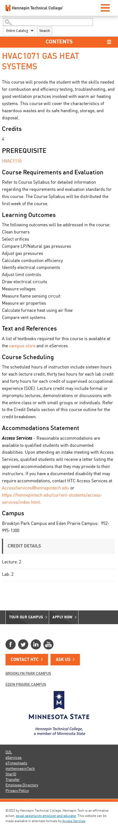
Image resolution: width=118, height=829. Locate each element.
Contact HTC (25, 660)
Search (44, 31)
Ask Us (63, 660)
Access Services (73, 821)
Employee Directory (21, 785)
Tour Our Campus (26, 617)
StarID (10, 774)
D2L (8, 752)
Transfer (12, 780)
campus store (22, 346)
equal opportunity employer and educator (46, 816)
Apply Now (62, 617)
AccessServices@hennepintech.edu (35, 488)
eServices (13, 758)
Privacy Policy (17, 791)
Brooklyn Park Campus (28, 674)
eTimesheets (16, 763)
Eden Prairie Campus (25, 685)
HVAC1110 (11, 161)
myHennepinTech (20, 769)
